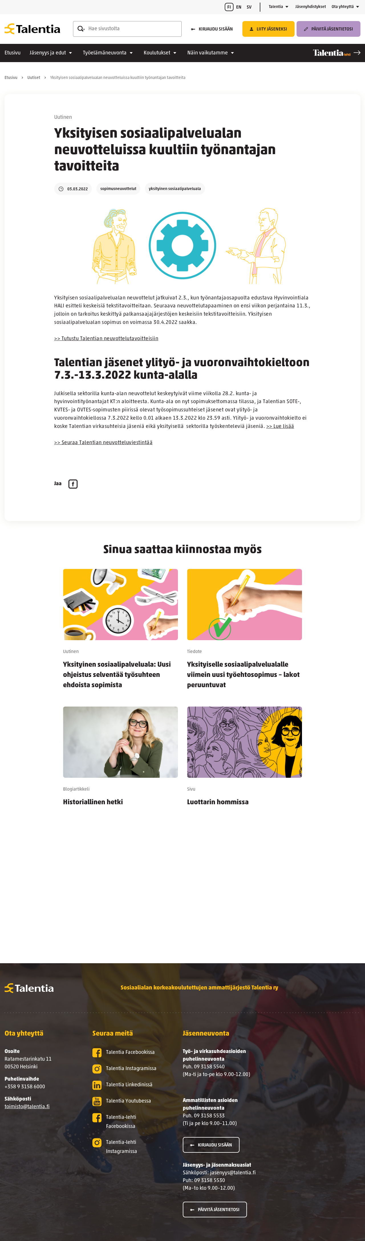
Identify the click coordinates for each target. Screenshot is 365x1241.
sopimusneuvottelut (118, 189)
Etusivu (13, 53)
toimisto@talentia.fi (27, 1107)
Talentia (276, 7)
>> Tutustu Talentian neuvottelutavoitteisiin (106, 339)
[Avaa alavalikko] (287, 7)
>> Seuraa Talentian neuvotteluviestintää (103, 443)
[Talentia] (32, 29)
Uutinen (63, 117)
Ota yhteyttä (343, 7)
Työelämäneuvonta (105, 53)
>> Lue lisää (280, 426)
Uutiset (33, 78)
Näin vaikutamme (207, 53)
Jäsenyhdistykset (310, 7)
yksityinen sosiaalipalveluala (175, 189)
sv (249, 7)
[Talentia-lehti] (336, 53)
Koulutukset (157, 53)
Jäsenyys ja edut (48, 53)
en (239, 7)
